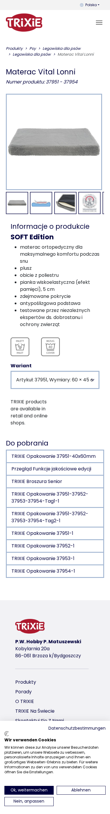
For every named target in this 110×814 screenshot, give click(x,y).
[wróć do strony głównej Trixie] (24, 22)
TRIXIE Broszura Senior (36, 481)
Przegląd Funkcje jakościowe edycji (51, 468)
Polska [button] (91, 4)
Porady (23, 691)
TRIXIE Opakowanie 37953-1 (43, 558)
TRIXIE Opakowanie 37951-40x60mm (53, 456)
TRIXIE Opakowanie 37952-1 (43, 545)
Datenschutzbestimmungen (77, 728)
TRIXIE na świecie (35, 711)
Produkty (25, 682)
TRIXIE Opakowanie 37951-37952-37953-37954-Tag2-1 (49, 517)
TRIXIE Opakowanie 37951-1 (42, 533)
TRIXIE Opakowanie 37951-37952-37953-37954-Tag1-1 (49, 497)
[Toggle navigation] (99, 23)
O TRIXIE (24, 701)
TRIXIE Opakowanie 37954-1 (43, 571)
